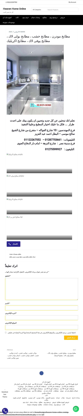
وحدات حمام (35, 17)
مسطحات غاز (29, 386)
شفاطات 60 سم (26, 391)
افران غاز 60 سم (26, 384)
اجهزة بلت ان (7, 17)
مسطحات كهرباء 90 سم (67, 388)
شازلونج (24, 398)
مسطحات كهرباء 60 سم (51, 388)
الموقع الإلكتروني (10, 323)
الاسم (7, 303)
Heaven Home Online (14, 8)
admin (22, 32)
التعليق (8, 276)
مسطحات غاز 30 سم (40, 386)
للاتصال (15, 244)
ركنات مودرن (40, 398)
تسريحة (68, 398)
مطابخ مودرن (26, 256)
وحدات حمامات (48, 404)
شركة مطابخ (32, 256)
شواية (62, 391)
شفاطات (17, 391)
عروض (62, 17)
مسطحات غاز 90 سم (68, 386)
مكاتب (46, 400)
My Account (72, 2)
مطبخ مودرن (19, 256)
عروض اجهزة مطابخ (63, 402)
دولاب (63, 398)
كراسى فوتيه (17, 398)
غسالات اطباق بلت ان (71, 391)
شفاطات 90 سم (37, 391)
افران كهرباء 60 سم (58, 384)
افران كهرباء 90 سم (72, 384)
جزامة (58, 398)
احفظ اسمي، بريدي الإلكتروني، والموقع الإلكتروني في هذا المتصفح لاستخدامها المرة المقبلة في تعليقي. (42, 333)
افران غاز (17, 384)
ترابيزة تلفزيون (50, 398)
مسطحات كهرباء (23, 388)
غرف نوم (25, 17)
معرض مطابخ (13, 256)
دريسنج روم (53, 17)
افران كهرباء (48, 384)
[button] (76, 409)
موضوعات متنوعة (9, 22)
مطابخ (45, 17)
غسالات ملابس (46, 393)
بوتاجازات (20, 386)
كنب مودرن (31, 398)
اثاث (17, 17)
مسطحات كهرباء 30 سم (35, 388)
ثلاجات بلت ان (48, 391)
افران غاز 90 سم (37, 384)
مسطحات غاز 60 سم (54, 386)
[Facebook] (78, 2)
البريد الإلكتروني (11, 313)
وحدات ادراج (76, 398)
